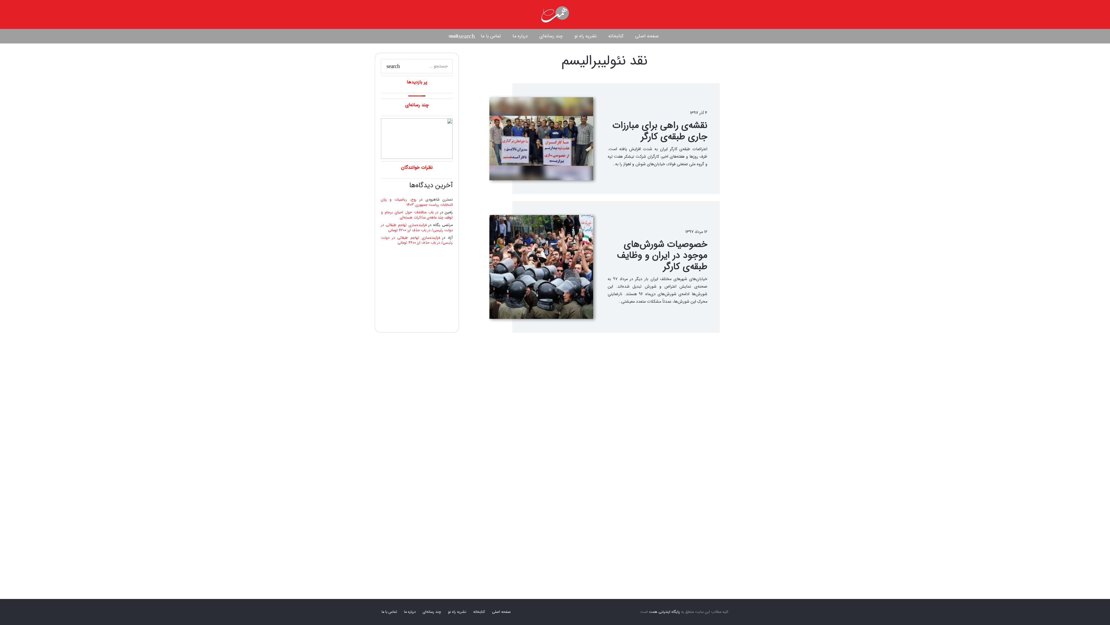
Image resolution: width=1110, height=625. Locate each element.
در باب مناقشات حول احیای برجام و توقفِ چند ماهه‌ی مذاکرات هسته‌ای (417, 214)
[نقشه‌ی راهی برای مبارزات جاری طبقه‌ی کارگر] (541, 138)
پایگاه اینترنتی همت (664, 612)
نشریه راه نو (457, 612)
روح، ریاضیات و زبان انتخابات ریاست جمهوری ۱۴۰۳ (417, 202)
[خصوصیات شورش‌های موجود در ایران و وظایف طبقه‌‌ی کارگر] (541, 267)
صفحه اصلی (501, 612)
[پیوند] (555, 14)
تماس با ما (389, 612)
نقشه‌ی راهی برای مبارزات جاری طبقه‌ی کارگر (660, 131)
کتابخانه (479, 612)
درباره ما (410, 612)
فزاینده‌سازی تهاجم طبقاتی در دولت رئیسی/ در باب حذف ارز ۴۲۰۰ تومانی (417, 227)
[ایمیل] (453, 36)
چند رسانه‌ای (432, 612)
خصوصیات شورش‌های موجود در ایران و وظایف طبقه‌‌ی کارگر (662, 255)
